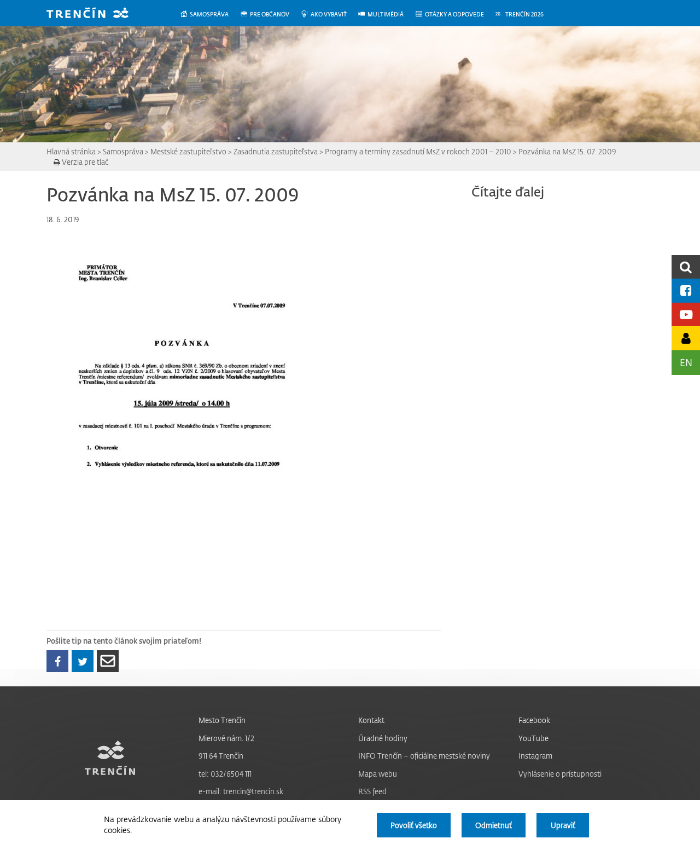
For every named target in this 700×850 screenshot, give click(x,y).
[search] (686, 267)
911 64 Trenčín (221, 755)
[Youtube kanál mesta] (686, 314)
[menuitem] (209, 14)
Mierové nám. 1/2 (226, 738)
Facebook (534, 720)
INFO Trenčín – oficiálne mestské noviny (424, 755)
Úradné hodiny (382, 738)
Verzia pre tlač (84, 161)
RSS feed (372, 791)
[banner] (95, 14)
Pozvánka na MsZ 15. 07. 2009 (567, 151)
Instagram (535, 755)
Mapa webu (377, 773)
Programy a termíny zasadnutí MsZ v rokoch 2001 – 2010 (418, 151)
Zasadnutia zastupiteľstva (276, 151)
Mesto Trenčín (222, 720)
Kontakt (371, 720)
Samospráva (123, 151)
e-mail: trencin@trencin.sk (241, 791)
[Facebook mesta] (686, 290)
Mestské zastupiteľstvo (188, 151)
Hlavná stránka (71, 151)
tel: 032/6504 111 (225, 773)
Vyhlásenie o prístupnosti (560, 773)
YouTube (533, 738)
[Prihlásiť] (686, 338)
